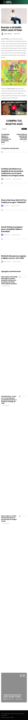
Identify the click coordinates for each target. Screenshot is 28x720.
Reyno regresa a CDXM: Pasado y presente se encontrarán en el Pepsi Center (8, 518)
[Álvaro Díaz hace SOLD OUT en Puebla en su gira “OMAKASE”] (14, 189)
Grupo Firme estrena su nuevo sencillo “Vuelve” (10, 696)
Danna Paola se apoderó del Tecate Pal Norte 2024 (22, 137)
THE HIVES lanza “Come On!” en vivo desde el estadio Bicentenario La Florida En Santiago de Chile (8, 399)
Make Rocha (7, 235)
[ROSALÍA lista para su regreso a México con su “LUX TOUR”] (14, 245)
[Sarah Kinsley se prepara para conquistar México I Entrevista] (14, 216)
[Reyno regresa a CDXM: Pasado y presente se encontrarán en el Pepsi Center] (23, 573)
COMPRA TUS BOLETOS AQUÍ (14, 122)
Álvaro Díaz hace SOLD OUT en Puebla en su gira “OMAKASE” (13, 201)
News (8, 717)
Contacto (3, 717)
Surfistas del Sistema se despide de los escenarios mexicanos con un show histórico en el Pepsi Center (12, 172)
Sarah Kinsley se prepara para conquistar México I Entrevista (12, 229)
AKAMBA (4, 129)
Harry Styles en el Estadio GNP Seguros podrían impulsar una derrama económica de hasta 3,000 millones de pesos (9, 280)
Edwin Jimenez (8, 33)
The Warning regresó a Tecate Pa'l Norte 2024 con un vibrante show (6, 139)
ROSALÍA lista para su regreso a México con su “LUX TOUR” (13, 257)
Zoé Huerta (6, 205)
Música (12, 717)
